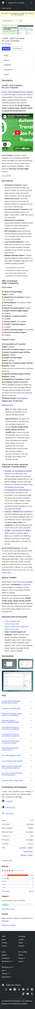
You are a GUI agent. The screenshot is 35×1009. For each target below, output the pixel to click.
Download (6, 48)
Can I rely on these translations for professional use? (12, 774)
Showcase (21, 936)
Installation (7, 65)
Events (20, 955)
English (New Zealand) (13, 985)
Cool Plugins (10, 813)
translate (30, 855)
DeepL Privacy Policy (11, 629)
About (4, 936)
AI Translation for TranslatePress (16, 490)
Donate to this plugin (9, 925)
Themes (21, 939)
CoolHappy (7, 44)
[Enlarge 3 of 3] (31, 673)
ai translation (23, 848)
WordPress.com (8, 967)
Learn (3, 952)
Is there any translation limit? (11, 708)
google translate (28, 851)
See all (31, 891)
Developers (5, 958)
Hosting (4, 943)
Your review (6, 891)
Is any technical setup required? (12, 761)
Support (6, 74)
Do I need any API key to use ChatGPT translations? (10, 735)
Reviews (6, 60)
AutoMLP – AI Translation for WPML (17, 530)
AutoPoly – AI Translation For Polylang (17, 471)
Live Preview (17, 48)
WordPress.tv (7, 961)
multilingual (23, 855)
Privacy (4, 946)
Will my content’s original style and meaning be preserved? (12, 767)
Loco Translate (27, 582)
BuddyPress (7, 977)
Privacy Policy (6, 572)
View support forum (8, 909)
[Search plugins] (21, 20)
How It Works (6, 176)
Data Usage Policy (20, 570)
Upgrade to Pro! (7, 405)
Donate (21, 958)
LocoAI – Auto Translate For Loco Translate (17, 92)
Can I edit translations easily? (11, 755)
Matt (4, 970)
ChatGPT (30, 848)
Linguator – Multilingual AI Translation (17, 511)
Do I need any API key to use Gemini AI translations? (10, 728)
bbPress (5, 974)
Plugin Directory (6, 8)
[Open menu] (32, 2)
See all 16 (30, 843)
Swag (21, 961)
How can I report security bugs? (12, 780)
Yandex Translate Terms (12, 621)
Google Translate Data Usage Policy (16, 626)
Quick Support (22, 398)
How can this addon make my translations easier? (10, 742)
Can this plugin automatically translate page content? (11, 702)
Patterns (21, 946)
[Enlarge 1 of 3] (14, 661)
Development (8, 69)
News (4, 939)
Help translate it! (19, 14)
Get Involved (22, 952)
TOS (28, 570)
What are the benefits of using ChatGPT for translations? (12, 714)
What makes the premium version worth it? (10, 748)
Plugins (20, 943)
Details (6, 55)
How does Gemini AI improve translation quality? (11, 721)
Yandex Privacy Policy (11, 624)
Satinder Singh (10, 807)
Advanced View (7, 860)
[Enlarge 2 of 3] (31, 661)
